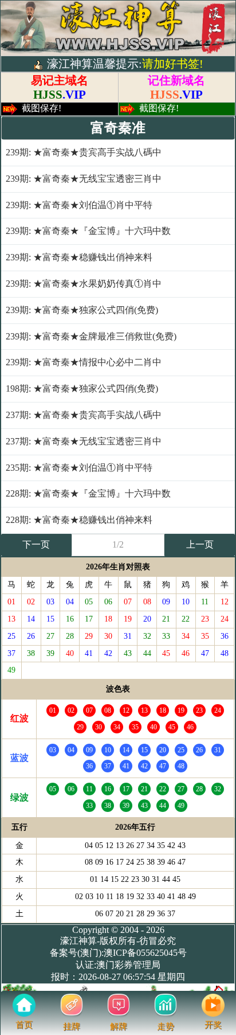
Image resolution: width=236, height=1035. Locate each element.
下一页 (36, 544)
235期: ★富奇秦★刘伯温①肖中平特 (79, 467)
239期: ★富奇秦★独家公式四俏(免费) (82, 310)
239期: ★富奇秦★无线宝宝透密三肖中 (84, 178)
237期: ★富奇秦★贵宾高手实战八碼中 (84, 415)
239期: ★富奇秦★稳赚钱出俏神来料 (79, 257)
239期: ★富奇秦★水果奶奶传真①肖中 (84, 283)
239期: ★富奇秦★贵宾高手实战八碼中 (84, 152)
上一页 (200, 544)
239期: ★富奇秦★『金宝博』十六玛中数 (88, 231)
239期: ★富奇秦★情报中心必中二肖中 (84, 362)
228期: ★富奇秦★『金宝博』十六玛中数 (88, 493)
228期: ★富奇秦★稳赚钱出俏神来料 (79, 520)
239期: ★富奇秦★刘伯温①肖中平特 (79, 205)
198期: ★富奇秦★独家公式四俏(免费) (82, 388)
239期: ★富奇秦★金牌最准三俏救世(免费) (91, 336)
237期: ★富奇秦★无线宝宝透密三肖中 (84, 441)
